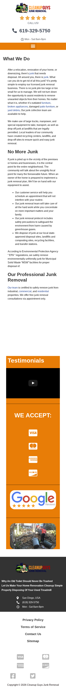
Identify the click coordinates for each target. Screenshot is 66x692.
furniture (46, 103)
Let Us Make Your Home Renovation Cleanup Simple (32, 585)
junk (31, 73)
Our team (13, 287)
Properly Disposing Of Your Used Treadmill (26, 590)
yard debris (14, 110)
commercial (25, 291)
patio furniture (47, 106)
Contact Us (33, 634)
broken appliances (18, 106)
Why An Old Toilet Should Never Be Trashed (27, 581)
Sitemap (33, 641)
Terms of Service (33, 627)
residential (43, 291)
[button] (33, 46)
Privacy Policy (33, 620)
